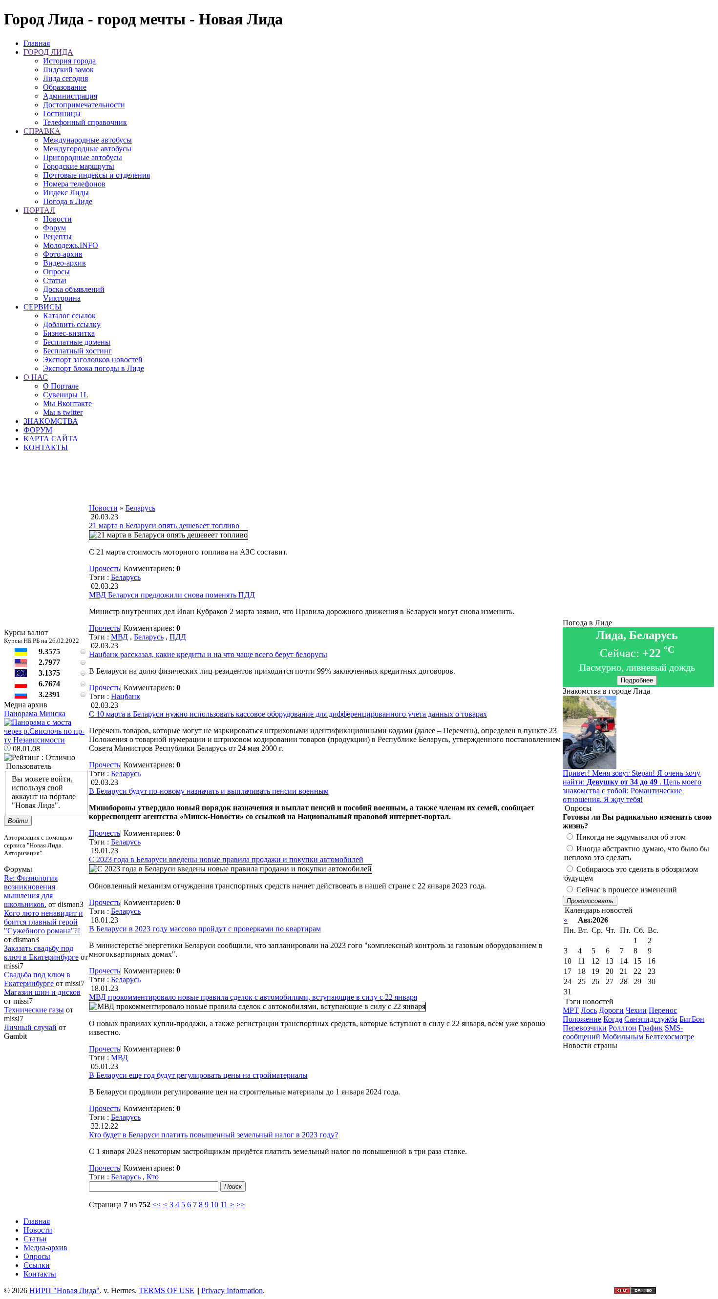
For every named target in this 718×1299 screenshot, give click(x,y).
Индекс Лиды (66, 192)
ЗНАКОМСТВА (50, 421)
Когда (612, 1019)
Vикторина (62, 298)
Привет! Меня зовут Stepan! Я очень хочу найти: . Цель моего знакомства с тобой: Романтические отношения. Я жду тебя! (632, 786)
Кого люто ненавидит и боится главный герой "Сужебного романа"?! (43, 922)
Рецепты (57, 236)
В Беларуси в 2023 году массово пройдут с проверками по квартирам (205, 929)
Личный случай (30, 1027)
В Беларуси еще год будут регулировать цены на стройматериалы (198, 1075)
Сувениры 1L (65, 395)
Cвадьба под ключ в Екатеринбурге (37, 979)
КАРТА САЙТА (50, 438)
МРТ (571, 1010)
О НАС (35, 377)
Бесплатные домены (76, 342)
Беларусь (126, 577)
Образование (64, 87)
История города (69, 61)
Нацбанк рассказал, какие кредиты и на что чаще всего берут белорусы (208, 654)
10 (214, 1204)
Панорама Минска (34, 713)
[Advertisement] (326, 482)
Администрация (70, 96)
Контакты (39, 1274)
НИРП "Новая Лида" (64, 1290)
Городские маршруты (78, 166)
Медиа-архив (45, 1247)
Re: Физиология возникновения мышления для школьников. (31, 891)
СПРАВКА (42, 131)
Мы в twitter (63, 412)
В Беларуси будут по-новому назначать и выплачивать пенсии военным (209, 791)
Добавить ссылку (72, 324)
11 (224, 1204)
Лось (589, 1010)
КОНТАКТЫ (45, 447)
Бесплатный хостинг (77, 351)
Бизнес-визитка (69, 333)
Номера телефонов (74, 184)
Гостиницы (62, 113)
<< (156, 1204)
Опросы (56, 272)
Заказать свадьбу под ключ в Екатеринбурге (41, 952)
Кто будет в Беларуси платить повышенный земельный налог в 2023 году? (213, 1135)
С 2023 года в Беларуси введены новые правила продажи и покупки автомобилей (226, 859)
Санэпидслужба (650, 1019)
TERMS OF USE (166, 1290)
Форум (54, 228)
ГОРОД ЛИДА (48, 52)
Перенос (663, 1010)
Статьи (54, 280)
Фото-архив (63, 254)
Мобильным (622, 1036)
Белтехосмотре (669, 1036)
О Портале (61, 386)
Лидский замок (68, 69)
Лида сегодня (65, 78)
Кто (153, 1177)
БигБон (691, 1019)
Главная (36, 43)
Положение (582, 1019)
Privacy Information (232, 1290)
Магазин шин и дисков (42, 992)
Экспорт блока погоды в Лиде (93, 368)
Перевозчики (585, 1028)
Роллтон (622, 1028)
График (650, 1028)
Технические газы (34, 1010)
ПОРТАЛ (39, 210)
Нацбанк (125, 696)
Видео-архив (64, 263)
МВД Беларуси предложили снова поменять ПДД (172, 595)
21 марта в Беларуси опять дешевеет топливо (164, 525)
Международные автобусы (87, 140)
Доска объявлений (74, 289)
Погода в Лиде (67, 201)
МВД (119, 637)
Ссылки (36, 1265)
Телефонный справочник (85, 122)
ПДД (177, 637)
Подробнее (637, 680)
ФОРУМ (37, 430)
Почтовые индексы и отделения (96, 175)
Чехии (636, 1010)
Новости (57, 219)
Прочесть (104, 568)
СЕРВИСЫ (42, 307)
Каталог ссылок (69, 315)
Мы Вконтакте (67, 403)
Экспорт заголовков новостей (93, 359)
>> (240, 1204)
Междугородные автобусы (87, 148)
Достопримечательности (84, 105)
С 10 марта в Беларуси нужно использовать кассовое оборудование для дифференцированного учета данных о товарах (288, 714)
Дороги (611, 1010)
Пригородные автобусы (82, 157)
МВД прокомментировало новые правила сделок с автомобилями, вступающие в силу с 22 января (253, 997)
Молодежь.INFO (70, 245)
